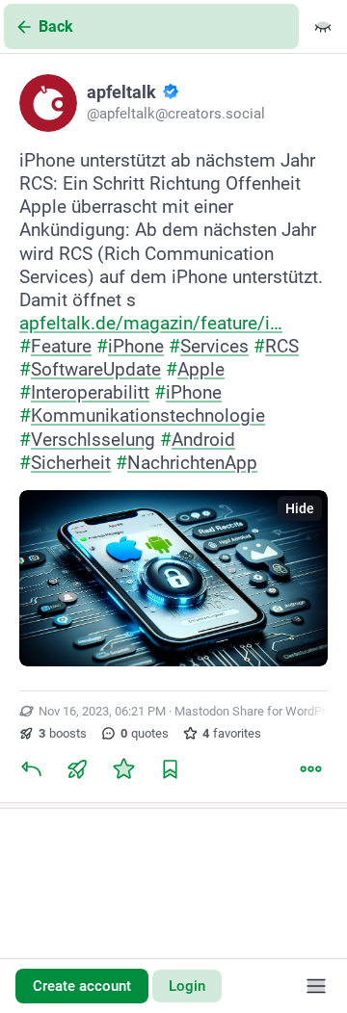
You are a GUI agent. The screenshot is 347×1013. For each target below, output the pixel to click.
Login (187, 986)
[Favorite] (123, 769)
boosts (63, 733)
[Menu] (316, 986)
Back (56, 26)
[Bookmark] (169, 769)
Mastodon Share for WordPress (260, 711)
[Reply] (31, 769)
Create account (82, 986)
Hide (299, 508)
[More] (310, 769)
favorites (231, 733)
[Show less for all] (323, 26)
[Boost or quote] (77, 769)
